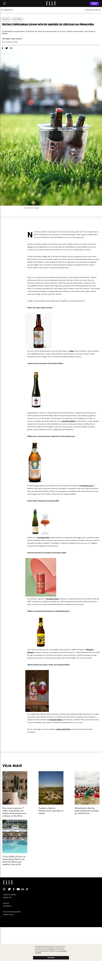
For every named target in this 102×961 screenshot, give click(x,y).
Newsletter (8, 10)
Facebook (14, 889)
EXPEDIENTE (7, 906)
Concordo (51, 957)
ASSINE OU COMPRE (94, 3)
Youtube (18, 889)
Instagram (5, 889)
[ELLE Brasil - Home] (51, 5)
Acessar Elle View (91, 10)
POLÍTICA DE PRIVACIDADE (12, 912)
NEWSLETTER (7, 897)
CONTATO (6, 903)
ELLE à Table (17, 19)
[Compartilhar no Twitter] (6, 48)
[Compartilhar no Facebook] (2, 48)
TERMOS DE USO (8, 914)
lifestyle (6, 19)
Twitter (9, 889)
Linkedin (23, 889)
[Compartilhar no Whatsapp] (11, 48)
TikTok (27, 889)
